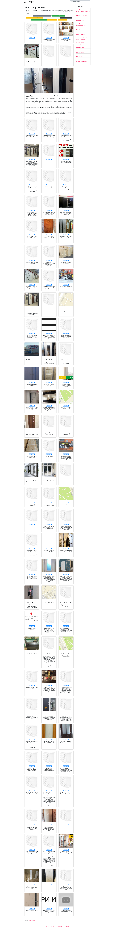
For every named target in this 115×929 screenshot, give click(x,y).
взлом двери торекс (80, 39)
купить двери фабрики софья (58, 15)
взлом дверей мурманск (81, 49)
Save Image (31, 37)
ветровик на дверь (80, 32)
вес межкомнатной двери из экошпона (82, 28)
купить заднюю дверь (52, 19)
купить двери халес (62, 19)
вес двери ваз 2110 (80, 9)
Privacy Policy (59, 926)
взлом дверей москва (80, 23)
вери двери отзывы (80, 52)
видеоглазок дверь (80, 47)
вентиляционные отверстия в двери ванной (82, 55)
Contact (52, 926)
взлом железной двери (81, 25)
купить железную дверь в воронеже (51, 17)
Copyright (67, 926)
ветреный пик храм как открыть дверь (83, 12)
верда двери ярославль (81, 34)
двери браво (29, 1)
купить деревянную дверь (66, 17)
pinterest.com (32, 920)
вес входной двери (80, 20)
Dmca (47, 926)
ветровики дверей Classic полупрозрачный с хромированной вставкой (81, 63)
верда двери (79, 58)
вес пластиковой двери (81, 18)
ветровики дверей (80, 42)
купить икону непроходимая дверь (38, 19)
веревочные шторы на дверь (82, 37)
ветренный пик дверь (80, 44)
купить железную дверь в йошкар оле (34, 17)
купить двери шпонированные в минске (42, 15)
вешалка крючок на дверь (81, 15)
